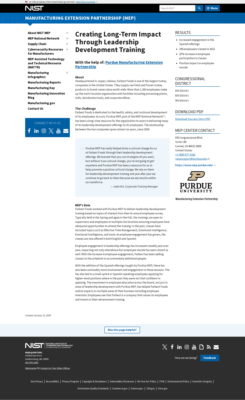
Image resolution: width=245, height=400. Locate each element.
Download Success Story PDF (192, 119)
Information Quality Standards (93, 388)
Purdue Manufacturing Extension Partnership (119, 64)
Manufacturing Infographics (38, 75)
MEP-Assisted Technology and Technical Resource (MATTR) (46, 63)
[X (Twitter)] (51, 130)
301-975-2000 (31, 362)
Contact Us (35, 108)
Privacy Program (70, 381)
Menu (214, 8)
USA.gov (150, 388)
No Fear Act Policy (146, 381)
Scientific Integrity (202, 381)
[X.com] (164, 347)
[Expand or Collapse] (67, 33)
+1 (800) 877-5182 (185, 154)
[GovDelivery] (66, 130)
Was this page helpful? (122, 330)
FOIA (161, 381)
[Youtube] (58, 130)
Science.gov (137, 388)
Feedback (210, 358)
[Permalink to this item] (98, 66)
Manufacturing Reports (44, 82)
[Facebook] (29, 130)
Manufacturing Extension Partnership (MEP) (80, 18)
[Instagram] (44, 130)
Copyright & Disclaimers (94, 381)
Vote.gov (163, 388)
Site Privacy (37, 381)
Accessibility (52, 381)
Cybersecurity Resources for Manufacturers (45, 51)
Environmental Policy (178, 381)
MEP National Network (43, 38)
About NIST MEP (39, 33)
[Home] (34, 8)
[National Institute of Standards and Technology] (49, 345)
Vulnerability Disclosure (122, 381)
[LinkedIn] (36, 130)
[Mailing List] (216, 347)
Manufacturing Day (41, 88)
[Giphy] (201, 347)
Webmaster (31, 368)
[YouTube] (194, 347)
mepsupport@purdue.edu (191, 159)
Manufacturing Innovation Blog (46, 95)
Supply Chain (37, 44)
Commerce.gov (120, 388)
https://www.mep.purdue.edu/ (194, 165)
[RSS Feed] (208, 347)
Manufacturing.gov (41, 103)
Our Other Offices (61, 368)
